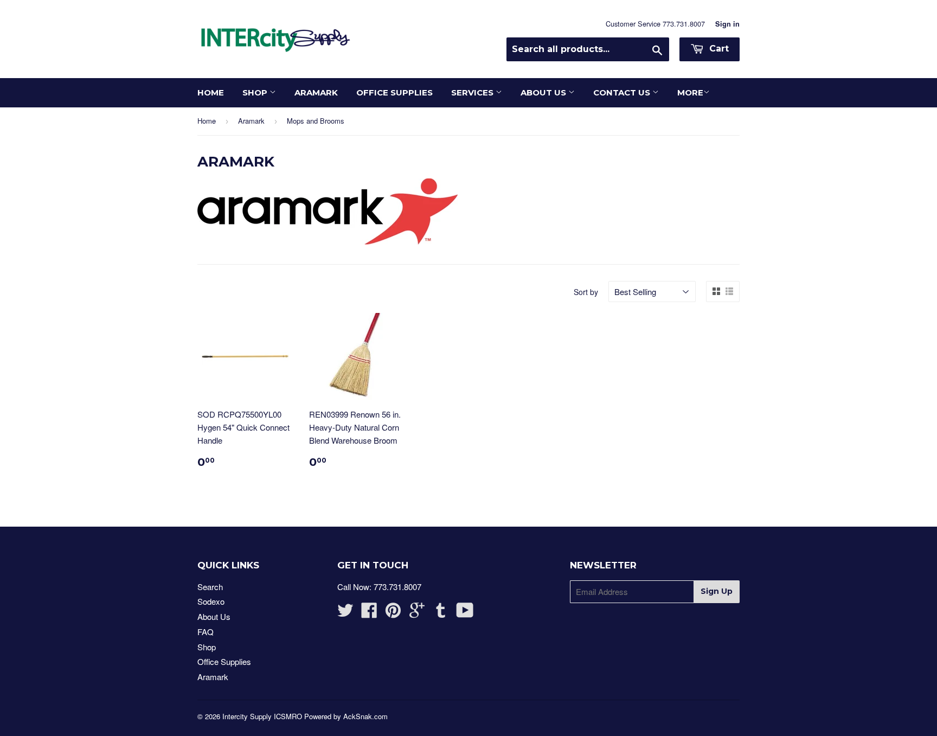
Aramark (316, 92)
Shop (255, 92)
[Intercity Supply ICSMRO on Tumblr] (441, 613)
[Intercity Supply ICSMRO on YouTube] (465, 613)
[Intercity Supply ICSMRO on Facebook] (369, 613)
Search (210, 586)
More (690, 92)
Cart (718, 48)
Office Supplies (394, 92)
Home (210, 92)
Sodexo (210, 601)
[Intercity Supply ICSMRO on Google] (417, 613)
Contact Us (622, 92)
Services (473, 92)
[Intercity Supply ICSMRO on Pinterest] (393, 613)
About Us (544, 92)
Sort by (586, 291)
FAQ (205, 631)
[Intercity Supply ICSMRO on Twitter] (345, 613)
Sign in (727, 24)
